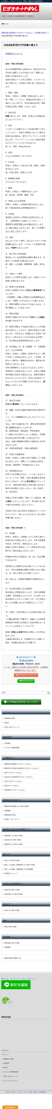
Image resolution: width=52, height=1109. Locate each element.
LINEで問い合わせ (27, 681)
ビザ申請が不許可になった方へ (23, 702)
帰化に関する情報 (10, 927)
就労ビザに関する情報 (11, 860)
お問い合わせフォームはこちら (27, 675)
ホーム (5, 1054)
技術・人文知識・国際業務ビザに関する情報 (19, 865)
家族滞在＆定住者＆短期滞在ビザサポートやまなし (21, 768)
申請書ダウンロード (13, 54)
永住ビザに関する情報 (11, 910)
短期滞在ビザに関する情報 (13, 844)
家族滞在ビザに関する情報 (13, 835)
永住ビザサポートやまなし (13, 781)
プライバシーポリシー (10, 1081)
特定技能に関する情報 (11, 943)
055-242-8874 (27, 660)
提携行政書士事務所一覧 (12, 958)
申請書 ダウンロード (11, 819)
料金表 (6, 723)
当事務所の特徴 (9, 718)
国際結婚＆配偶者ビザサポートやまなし (18, 764)
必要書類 (7, 811)
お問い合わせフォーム (11, 727)
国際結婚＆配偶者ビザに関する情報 (16, 806)
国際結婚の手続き (10, 815)
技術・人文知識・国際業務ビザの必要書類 (18, 869)
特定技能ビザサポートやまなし (14, 790)
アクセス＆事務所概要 (11, 748)
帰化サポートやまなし (11, 786)
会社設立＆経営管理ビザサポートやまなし (18, 777)
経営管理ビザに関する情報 (13, 894)
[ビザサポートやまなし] (20, 9)
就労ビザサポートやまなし (13, 773)
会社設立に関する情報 (11, 890)
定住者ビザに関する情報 (12, 840)
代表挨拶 (7, 743)
